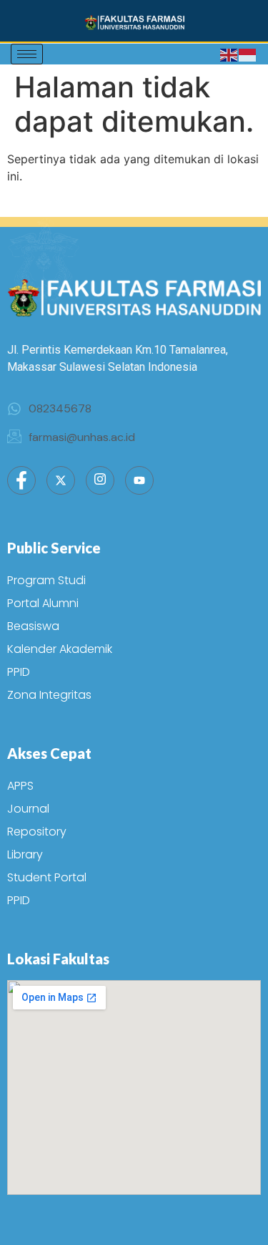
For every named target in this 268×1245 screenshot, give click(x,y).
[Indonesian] (248, 54)
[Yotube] (139, 480)
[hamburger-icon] (27, 54)
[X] (60, 480)
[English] (229, 54)
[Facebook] (21, 480)
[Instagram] (100, 480)
